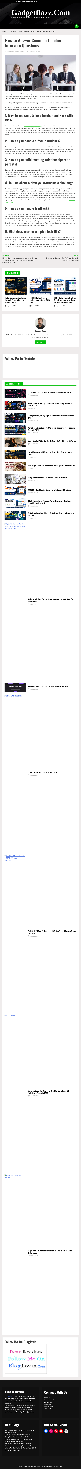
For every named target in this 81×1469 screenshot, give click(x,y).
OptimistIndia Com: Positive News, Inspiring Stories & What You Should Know (50, 600)
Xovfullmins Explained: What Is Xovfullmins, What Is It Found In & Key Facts (51, 514)
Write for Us (48, 1409)
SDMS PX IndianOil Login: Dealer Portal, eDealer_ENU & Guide (40, 300)
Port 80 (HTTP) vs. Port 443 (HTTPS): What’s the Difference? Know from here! (52, 932)
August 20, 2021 (22, 51)
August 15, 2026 (33, 468)
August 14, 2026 (35, 306)
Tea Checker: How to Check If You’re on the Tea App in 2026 (49, 392)
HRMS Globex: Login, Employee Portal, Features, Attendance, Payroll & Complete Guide (65, 300)
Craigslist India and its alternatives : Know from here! (47, 477)
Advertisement (49, 1400)
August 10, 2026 (33, 1096)
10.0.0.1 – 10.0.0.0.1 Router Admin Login (42, 772)
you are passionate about (32, 126)
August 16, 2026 (11, 306)
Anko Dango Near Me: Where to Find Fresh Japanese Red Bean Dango (52, 465)
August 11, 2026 (33, 775)
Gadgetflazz (9, 1396)
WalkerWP (58, 1466)
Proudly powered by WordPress (29, 1466)
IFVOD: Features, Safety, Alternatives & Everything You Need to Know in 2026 (50, 404)
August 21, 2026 (33, 420)
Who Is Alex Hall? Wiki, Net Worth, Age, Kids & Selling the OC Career (52, 441)
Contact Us (48, 1402)
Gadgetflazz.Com (40, 12)
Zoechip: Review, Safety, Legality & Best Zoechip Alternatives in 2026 (51, 416)
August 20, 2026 (33, 433)
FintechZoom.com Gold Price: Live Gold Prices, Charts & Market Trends (15, 300)
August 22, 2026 (33, 395)
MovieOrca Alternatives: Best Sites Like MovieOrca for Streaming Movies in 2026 (51, 429)
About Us (47, 1398)
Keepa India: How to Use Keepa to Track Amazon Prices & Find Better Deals (50, 1251)
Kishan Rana (10, 51)
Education (31, 51)
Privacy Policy (48, 1406)
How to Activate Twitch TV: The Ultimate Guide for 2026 (48, 686)
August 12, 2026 (33, 518)
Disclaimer (47, 1404)
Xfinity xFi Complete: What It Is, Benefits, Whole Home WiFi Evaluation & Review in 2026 (48, 1092)
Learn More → (40, 342)
